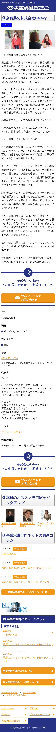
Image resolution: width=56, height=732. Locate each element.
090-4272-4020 (9, 358)
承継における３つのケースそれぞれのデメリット (27, 582)
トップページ (7, 708)
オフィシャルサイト (12, 432)
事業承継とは (19, 549)
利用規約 (5, 714)
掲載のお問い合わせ (10, 720)
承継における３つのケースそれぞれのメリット (26, 568)
